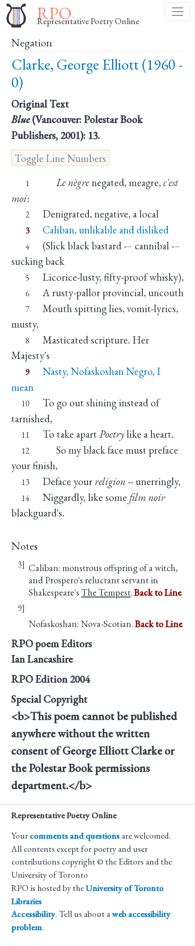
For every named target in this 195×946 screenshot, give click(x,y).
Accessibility (33, 914)
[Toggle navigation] (177, 11)
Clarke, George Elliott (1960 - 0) (97, 73)
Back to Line (158, 592)
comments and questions (75, 835)
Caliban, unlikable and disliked (106, 230)
